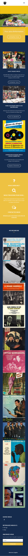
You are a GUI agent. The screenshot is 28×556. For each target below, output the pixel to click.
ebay (5, 529)
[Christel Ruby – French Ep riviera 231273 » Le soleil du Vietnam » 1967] (14, 384)
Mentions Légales (13, 552)
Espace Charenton (14, 165)
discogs (5, 527)
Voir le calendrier (14, 116)
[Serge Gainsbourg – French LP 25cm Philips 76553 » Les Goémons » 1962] (14, 451)
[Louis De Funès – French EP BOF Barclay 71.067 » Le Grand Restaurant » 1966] (14, 316)
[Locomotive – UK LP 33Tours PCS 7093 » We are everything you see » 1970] (14, 496)
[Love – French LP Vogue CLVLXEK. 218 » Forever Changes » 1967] (14, 474)
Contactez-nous (14, 82)
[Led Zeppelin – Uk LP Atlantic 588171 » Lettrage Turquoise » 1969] (14, 271)
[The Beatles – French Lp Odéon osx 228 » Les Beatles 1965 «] (14, 339)
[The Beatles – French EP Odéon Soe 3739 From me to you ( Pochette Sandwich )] (14, 429)
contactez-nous (14, 37)
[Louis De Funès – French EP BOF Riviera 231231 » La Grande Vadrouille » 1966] (14, 294)
